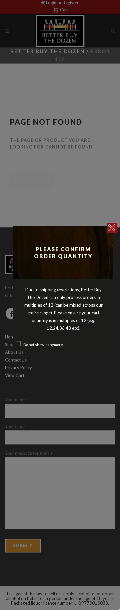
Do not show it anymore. (43, 344)
